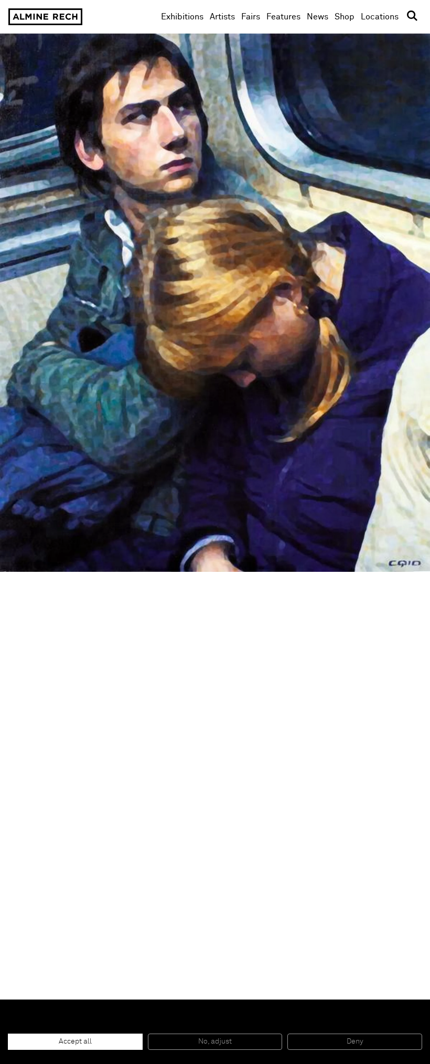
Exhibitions (182, 17)
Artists (222, 17)
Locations (380, 17)
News (317, 17)
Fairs (250, 17)
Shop (344, 16)
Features (283, 17)
